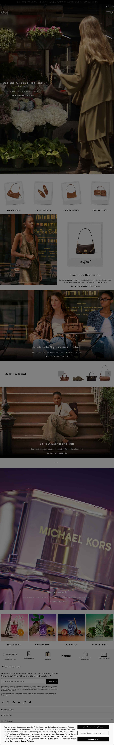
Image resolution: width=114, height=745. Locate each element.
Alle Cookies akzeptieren (93, 727)
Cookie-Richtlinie (27, 741)
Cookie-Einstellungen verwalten (93, 733)
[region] (57, 734)
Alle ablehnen (93, 739)
